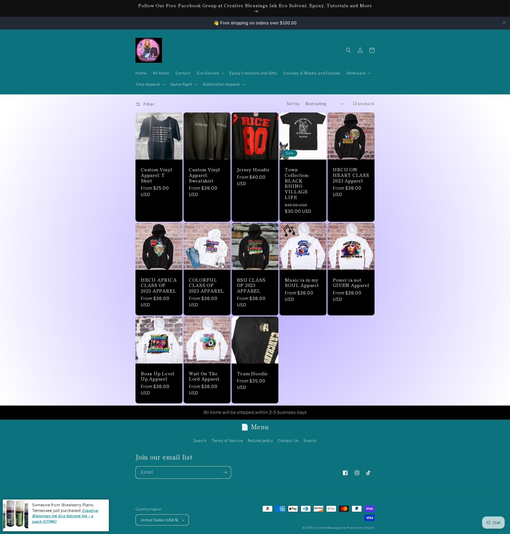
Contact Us (288, 440)
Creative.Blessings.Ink (330, 527)
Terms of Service (227, 440)
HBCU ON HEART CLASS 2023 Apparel (351, 175)
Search (200, 440)
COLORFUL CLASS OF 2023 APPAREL (206, 285)
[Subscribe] (225, 472)
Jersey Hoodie (253, 169)
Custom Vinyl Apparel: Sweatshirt (204, 175)
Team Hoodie (252, 373)
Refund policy (260, 440)
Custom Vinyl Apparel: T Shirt (156, 175)
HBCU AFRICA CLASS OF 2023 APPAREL (159, 285)
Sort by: (293, 103)
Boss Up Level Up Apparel (158, 376)
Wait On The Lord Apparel (204, 376)
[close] (504, 22)
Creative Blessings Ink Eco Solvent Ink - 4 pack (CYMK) (65, 516)
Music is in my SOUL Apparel (301, 282)
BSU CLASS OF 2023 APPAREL (251, 285)
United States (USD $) (159, 520)
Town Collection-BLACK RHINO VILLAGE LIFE (297, 183)
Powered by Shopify (361, 527)
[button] (210, 73)
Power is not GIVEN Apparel (351, 282)
